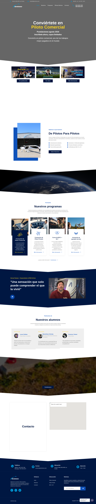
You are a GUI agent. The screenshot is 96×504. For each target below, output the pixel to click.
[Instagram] (15, 490)
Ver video (48, 80)
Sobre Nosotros (55, 151)
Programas (50, 5)
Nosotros (43, 5)
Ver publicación (23, 80)
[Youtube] (19, 490)
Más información (19, 252)
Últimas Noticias (59, 5)
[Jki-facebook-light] (11, 490)
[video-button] (12, 297)
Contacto (67, 5)
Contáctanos (48, 387)
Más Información (72, 80)
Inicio (38, 5)
